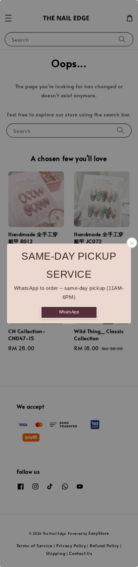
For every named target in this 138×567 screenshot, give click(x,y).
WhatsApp (69, 312)
